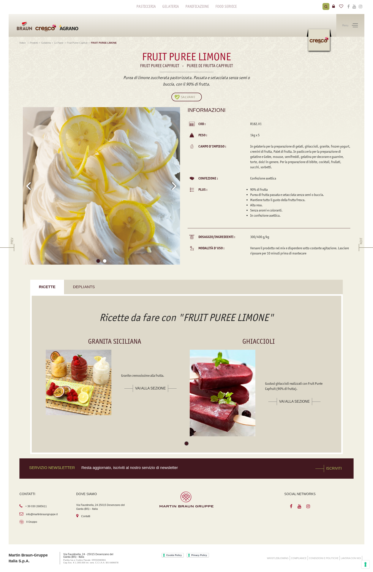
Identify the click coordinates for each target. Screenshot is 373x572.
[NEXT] (361, 247)
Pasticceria (146, 6)
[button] (98, 262)
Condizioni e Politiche (323, 558)
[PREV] (12, 247)
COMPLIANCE (299, 558)
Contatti (85, 516)
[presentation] (28, 185)
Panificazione (197, 6)
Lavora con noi (351, 558)
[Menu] (355, 25)
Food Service (226, 6)
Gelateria (170, 6)
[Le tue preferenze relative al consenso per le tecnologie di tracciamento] (365, 564)
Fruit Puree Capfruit (77, 42)
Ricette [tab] (47, 287)
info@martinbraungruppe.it (42, 514)
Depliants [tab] (84, 287)
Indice (22, 42)
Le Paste (58, 42)
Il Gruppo (31, 521)
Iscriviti (334, 468)
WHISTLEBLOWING (278, 558)
